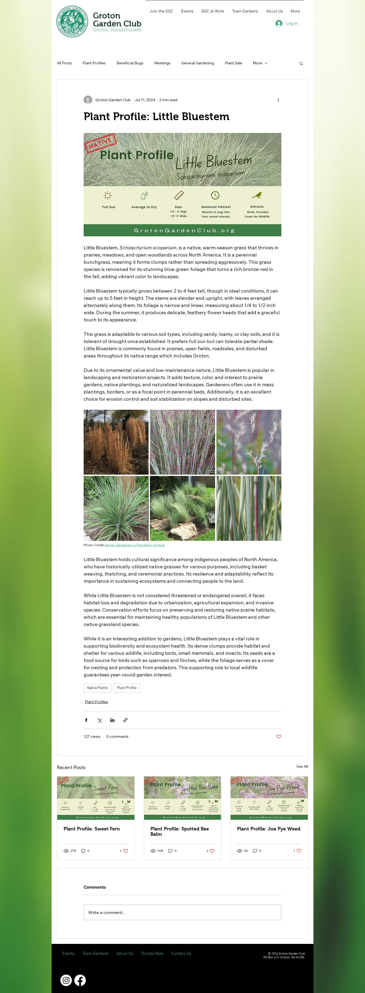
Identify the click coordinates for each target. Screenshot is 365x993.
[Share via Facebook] (86, 720)
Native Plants (97, 688)
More (257, 63)
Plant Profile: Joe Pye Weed (268, 829)
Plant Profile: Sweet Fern (92, 829)
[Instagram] (66, 980)
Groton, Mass (107, 30)
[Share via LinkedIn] (112, 720)
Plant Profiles (94, 63)
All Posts (64, 63)
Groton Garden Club (117, 19)
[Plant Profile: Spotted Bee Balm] (182, 798)
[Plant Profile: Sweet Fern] (95, 798)
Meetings (162, 63)
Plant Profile (127, 688)
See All (302, 766)
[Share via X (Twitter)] (99, 720)
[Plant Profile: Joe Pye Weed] (269, 798)
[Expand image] (116, 442)
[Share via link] (125, 720)
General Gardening (197, 63)
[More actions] (278, 100)
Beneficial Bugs (130, 63)
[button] (301, 63)
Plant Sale (233, 63)
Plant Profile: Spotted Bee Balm (179, 831)
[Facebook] (80, 980)
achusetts (132, 30)
